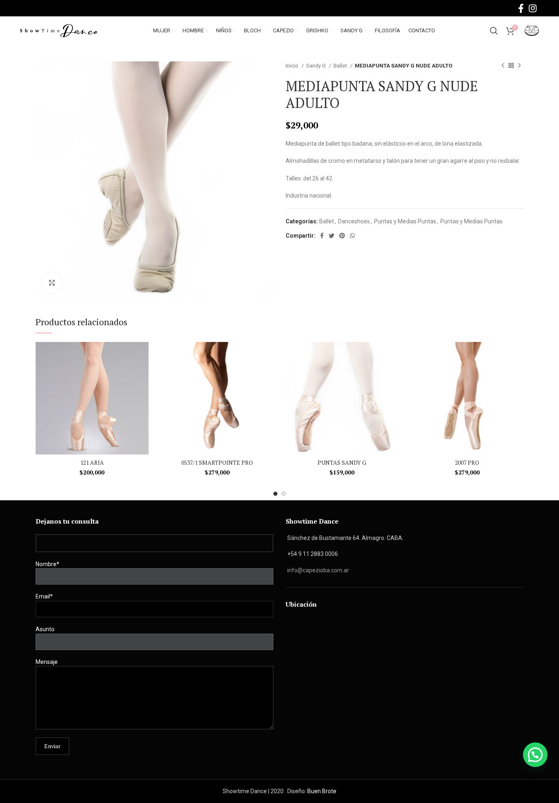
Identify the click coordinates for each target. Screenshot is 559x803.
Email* (44, 596)
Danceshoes (354, 221)
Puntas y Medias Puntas (405, 221)
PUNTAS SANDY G (342, 462)
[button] (535, 754)
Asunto (45, 629)
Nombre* (47, 564)
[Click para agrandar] (52, 282)
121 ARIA (92, 462)
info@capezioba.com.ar (318, 570)
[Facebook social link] (521, 8)
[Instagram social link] (532, 8)
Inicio (293, 66)
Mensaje (47, 662)
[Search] (494, 30)
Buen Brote (321, 791)
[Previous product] (503, 66)
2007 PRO (467, 462)
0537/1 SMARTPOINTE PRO (217, 462)
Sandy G (316, 66)
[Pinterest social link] (342, 235)
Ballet (341, 66)
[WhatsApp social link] (352, 235)
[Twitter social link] (331, 235)
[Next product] (519, 66)
